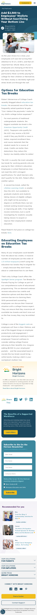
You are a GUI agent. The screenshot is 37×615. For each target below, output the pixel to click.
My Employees (7, 8)
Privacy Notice (7, 610)
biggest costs (24, 324)
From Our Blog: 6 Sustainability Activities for (24, 516)
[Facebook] (10, 589)
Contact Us (25, 3)
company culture (21, 548)
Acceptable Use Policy (27, 610)
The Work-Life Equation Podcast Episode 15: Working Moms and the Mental (25, 531)
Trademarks (18, 612)
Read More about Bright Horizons (14, 388)
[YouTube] (21, 589)
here (9, 233)
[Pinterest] (26, 589)
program (11, 279)
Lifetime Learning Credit (14, 188)
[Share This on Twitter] (19, 401)
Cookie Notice (16, 610)
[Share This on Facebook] (14, 401)
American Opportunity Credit (16, 127)
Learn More (10, 432)
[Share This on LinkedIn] (30, 401)
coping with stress (21, 536)
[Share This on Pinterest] (25, 401)
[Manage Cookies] (2, 611)
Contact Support (18, 603)
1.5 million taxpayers (10, 262)
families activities (21, 522)
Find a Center (18, 596)
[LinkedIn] (16, 589)
